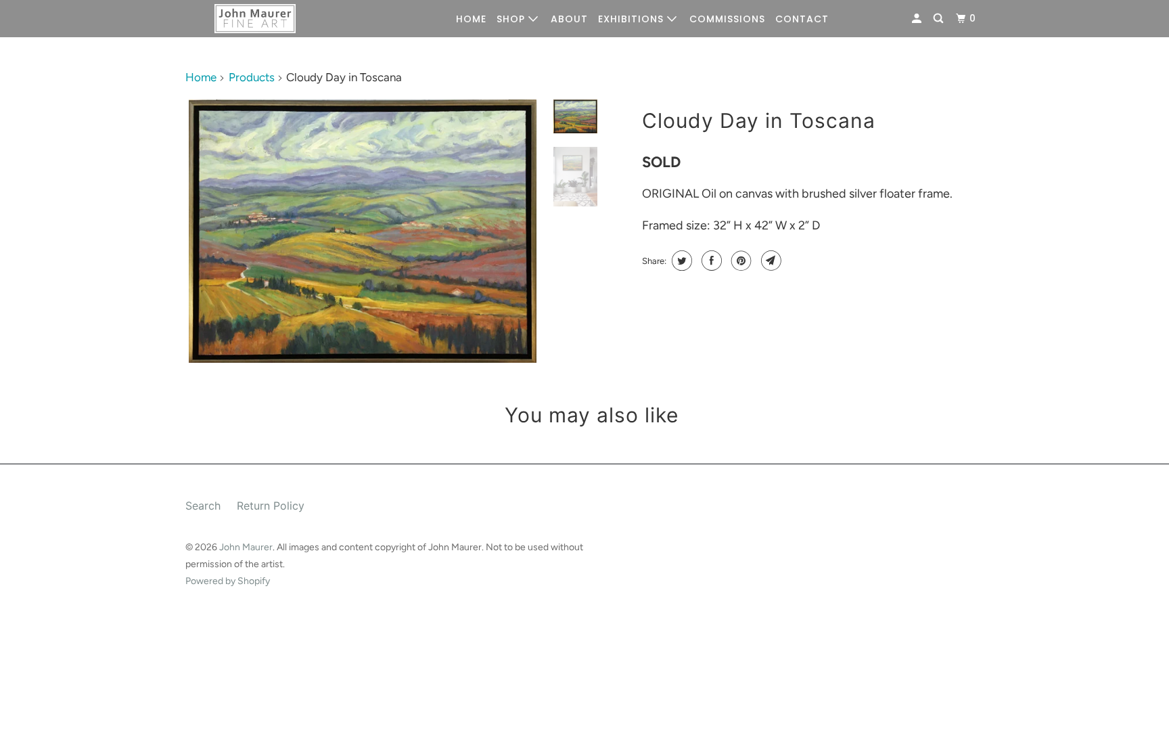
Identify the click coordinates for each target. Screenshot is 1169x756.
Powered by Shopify (227, 581)
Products (252, 77)
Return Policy (270, 505)
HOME (471, 19)
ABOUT (569, 19)
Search (203, 505)
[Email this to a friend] (769, 260)
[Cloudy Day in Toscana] (362, 231)
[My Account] (918, 18)
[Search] (939, 18)
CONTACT (802, 19)
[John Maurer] (254, 19)
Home (200, 77)
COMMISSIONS (727, 19)
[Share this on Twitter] (680, 260)
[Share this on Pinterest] (740, 260)
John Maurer (246, 547)
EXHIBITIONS (632, 19)
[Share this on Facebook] (710, 260)
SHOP (512, 19)
